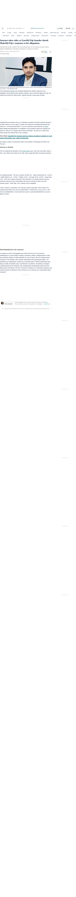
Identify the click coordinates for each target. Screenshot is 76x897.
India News (21, 32)
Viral (3, 308)
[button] (2, 28)
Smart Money (6, 35)
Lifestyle (46, 32)
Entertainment (30, 32)
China (46, 126)
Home (3, 32)
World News (38, 32)
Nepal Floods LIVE (54, 32)
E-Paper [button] (61, 28)
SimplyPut (19, 35)
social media (26, 151)
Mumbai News (45, 35)
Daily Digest (69, 35)
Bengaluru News (35, 35)
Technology (53, 35)
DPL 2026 (63, 32)
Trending (70, 32)
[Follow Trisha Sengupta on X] (11, 53)
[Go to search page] (5, 28)
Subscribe (68, 28)
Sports (12, 35)
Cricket (15, 32)
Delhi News (26, 35)
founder (12, 91)
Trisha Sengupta (5, 53)
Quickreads (61, 35)
